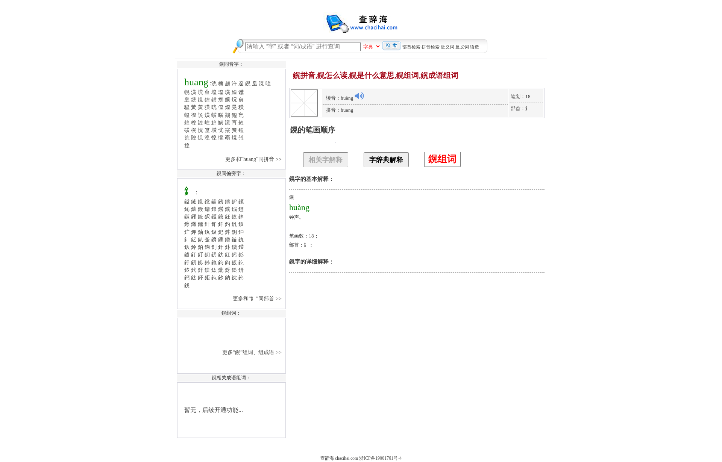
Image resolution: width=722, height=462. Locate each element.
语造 (474, 47)
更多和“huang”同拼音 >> (254, 159)
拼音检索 (431, 47)
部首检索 (411, 47)
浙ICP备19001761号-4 (380, 458)
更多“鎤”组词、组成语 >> (252, 352)
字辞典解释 (386, 160)
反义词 (462, 47)
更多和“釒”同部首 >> (258, 298)
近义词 (447, 47)
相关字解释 (326, 160)
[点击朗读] (359, 96)
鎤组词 (442, 159)
